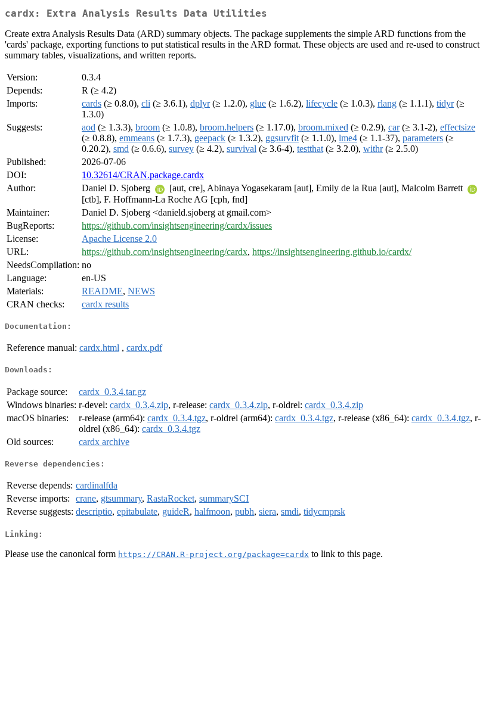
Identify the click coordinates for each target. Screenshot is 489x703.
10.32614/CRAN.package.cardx (143, 175)
